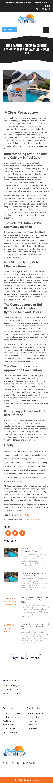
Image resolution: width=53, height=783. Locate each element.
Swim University (37, 520)
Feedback (31, 721)
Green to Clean (10, 732)
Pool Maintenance (11, 717)
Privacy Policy (32, 717)
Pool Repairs (8, 724)
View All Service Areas (12, 693)
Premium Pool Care (11, 713)
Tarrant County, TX (11, 685)
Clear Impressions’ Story (37, 713)
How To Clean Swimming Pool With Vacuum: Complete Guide (35, 626)
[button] (46, 30)
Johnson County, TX (12, 689)
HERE (26, 515)
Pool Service (8, 721)
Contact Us (31, 724)
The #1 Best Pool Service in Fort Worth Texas (33, 550)
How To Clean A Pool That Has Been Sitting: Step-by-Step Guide (34, 599)
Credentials (31, 728)
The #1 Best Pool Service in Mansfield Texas (33, 574)
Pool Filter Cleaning (11, 728)
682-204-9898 (43, 9)
